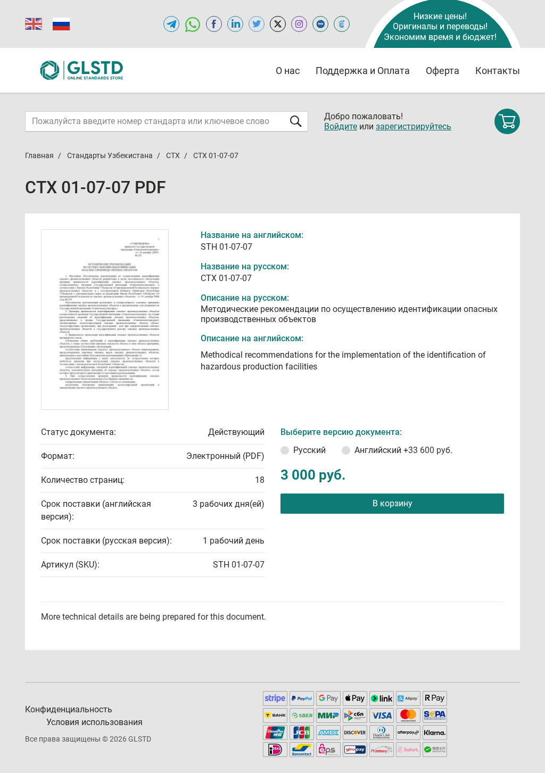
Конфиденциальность (68, 709)
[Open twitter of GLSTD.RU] (257, 24)
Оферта (442, 70)
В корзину (392, 503)
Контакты (497, 70)
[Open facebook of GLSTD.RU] (214, 24)
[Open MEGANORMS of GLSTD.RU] (320, 24)
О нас (288, 70)
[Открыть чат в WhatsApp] (193, 24)
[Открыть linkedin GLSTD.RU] (235, 24)
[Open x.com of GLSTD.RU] (278, 24)
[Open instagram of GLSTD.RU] (299, 24)
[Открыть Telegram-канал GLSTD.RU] (171, 24)
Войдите (340, 126)
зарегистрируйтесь (413, 126)
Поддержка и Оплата (363, 70)
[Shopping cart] (507, 121)
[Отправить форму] (296, 121)
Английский (403, 450)
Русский (309, 450)
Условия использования (94, 722)
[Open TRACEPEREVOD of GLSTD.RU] (342, 24)
